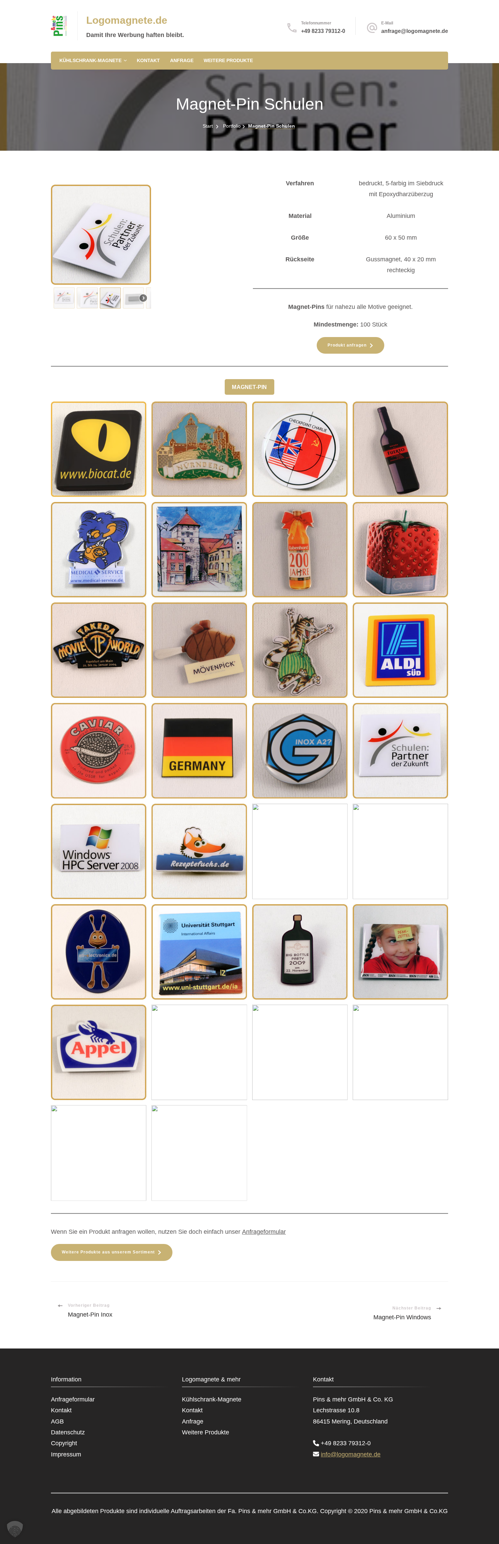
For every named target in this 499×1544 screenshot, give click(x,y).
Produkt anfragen (347, 345)
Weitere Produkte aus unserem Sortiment (108, 1252)
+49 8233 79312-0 (323, 31)
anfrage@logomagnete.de (414, 31)
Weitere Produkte (228, 60)
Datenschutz (68, 1432)
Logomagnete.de (126, 20)
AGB (57, 1421)
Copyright (64, 1443)
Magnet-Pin (249, 387)
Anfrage (181, 60)
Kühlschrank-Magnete (90, 60)
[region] (148, 248)
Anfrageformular (264, 1231)
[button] (64, 298)
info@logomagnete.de (351, 1454)
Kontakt (148, 60)
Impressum (66, 1454)
